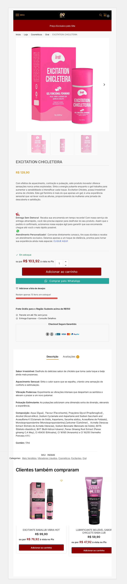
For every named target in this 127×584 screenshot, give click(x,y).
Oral (47, 34)
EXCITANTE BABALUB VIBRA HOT (41, 530)
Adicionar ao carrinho (61, 272)
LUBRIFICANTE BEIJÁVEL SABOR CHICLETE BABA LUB (94, 531)
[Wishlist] (61, 480)
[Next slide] (104, 84)
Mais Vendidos (29, 458)
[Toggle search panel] (100, 15)
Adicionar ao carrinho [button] (41, 547)
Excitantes (76, 458)
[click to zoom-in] (62, 84)
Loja (26, 34)
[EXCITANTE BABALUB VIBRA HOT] (41, 501)
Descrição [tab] (52, 356)
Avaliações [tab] (70, 356)
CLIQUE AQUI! (61, 241)
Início (18, 34)
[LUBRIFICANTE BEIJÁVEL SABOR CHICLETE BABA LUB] (94, 501)
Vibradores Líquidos (47, 458)
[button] (105, 15)
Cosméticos (36, 34)
